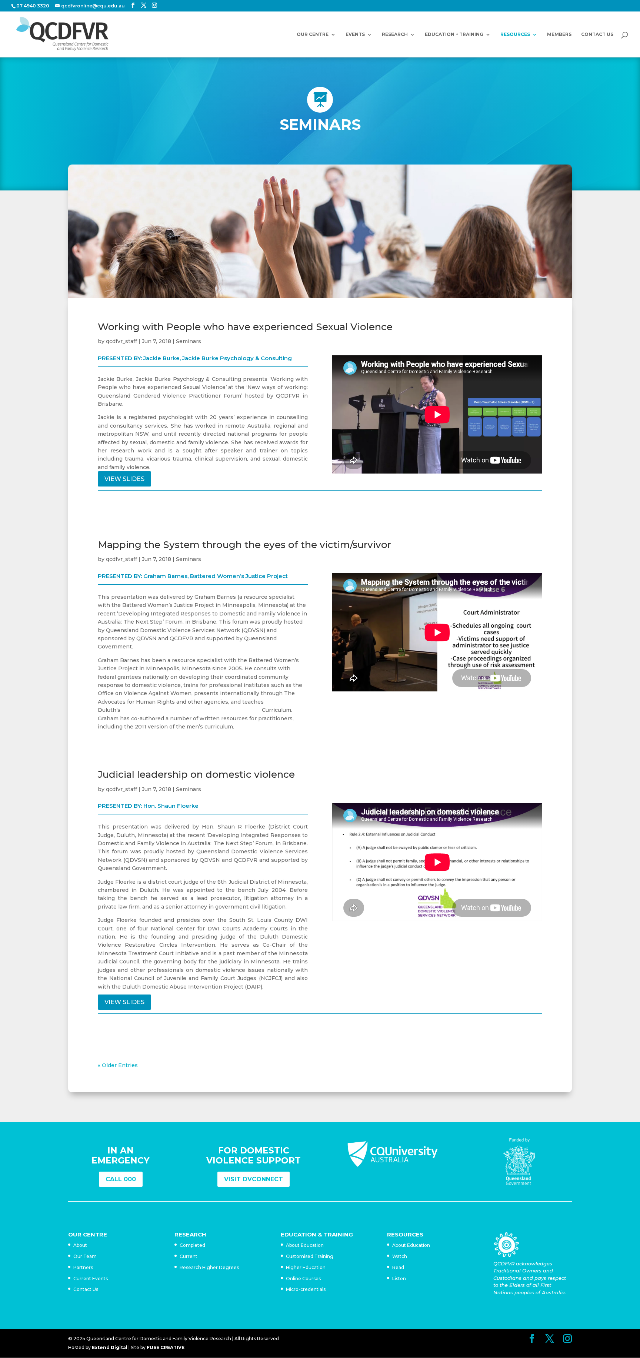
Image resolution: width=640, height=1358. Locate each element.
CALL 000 (121, 1179)
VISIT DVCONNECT (253, 1179)
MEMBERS (559, 34)
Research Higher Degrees (209, 1267)
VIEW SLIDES (124, 478)
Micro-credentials (306, 1289)
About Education (305, 1245)
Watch (399, 1256)
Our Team (85, 1256)
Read (398, 1267)
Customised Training (309, 1256)
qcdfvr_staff (121, 341)
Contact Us (85, 1289)
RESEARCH (395, 34)
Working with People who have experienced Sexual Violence (245, 327)
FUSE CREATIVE (165, 1347)
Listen (399, 1278)
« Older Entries (118, 1065)
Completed (192, 1245)
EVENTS (355, 34)
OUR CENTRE (313, 34)
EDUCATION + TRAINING (454, 34)
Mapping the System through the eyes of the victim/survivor (244, 545)
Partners (83, 1267)
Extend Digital (109, 1347)
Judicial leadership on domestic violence (196, 774)
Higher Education (306, 1267)
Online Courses (303, 1278)
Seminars (188, 341)
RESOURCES (515, 34)
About (80, 1245)
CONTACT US (597, 34)
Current (188, 1256)
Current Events (90, 1278)
